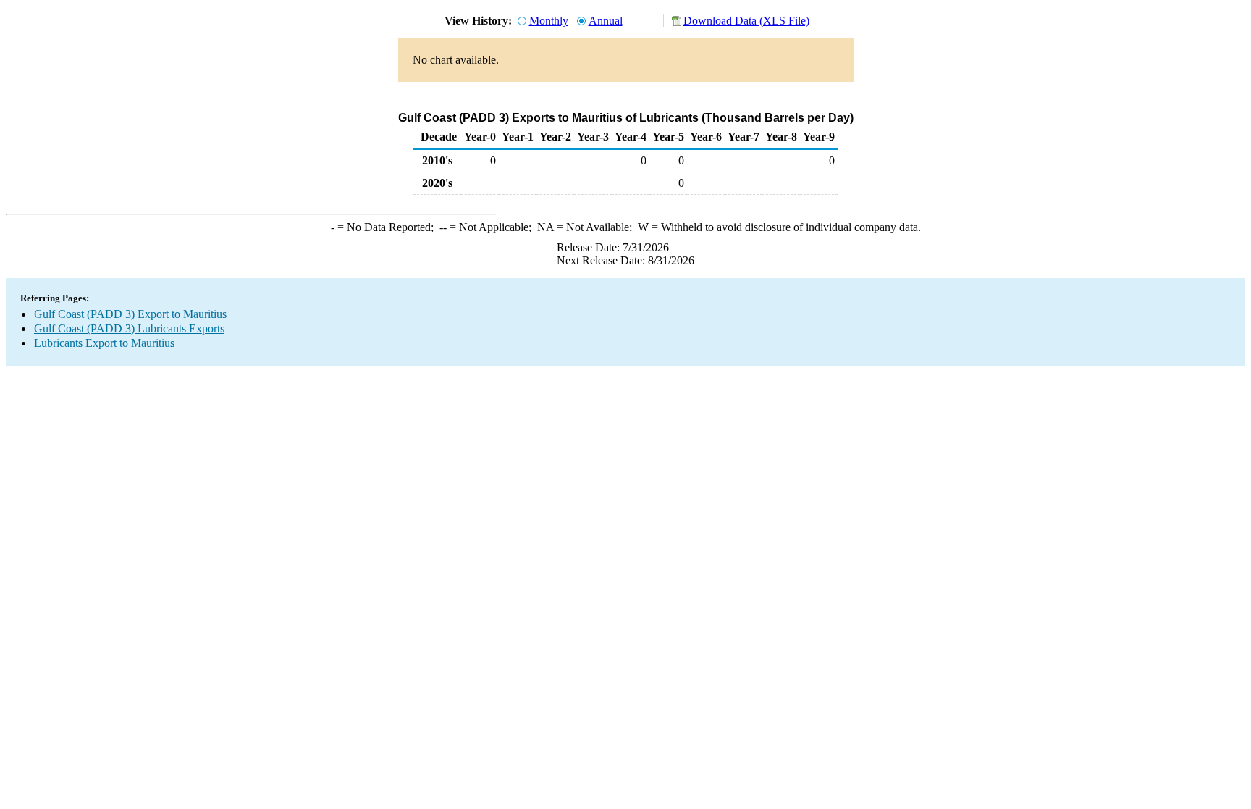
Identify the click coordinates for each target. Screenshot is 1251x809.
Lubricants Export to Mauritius (104, 343)
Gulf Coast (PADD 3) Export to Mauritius (130, 314)
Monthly (548, 20)
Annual (606, 20)
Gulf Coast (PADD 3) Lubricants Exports (129, 328)
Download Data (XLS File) (746, 20)
